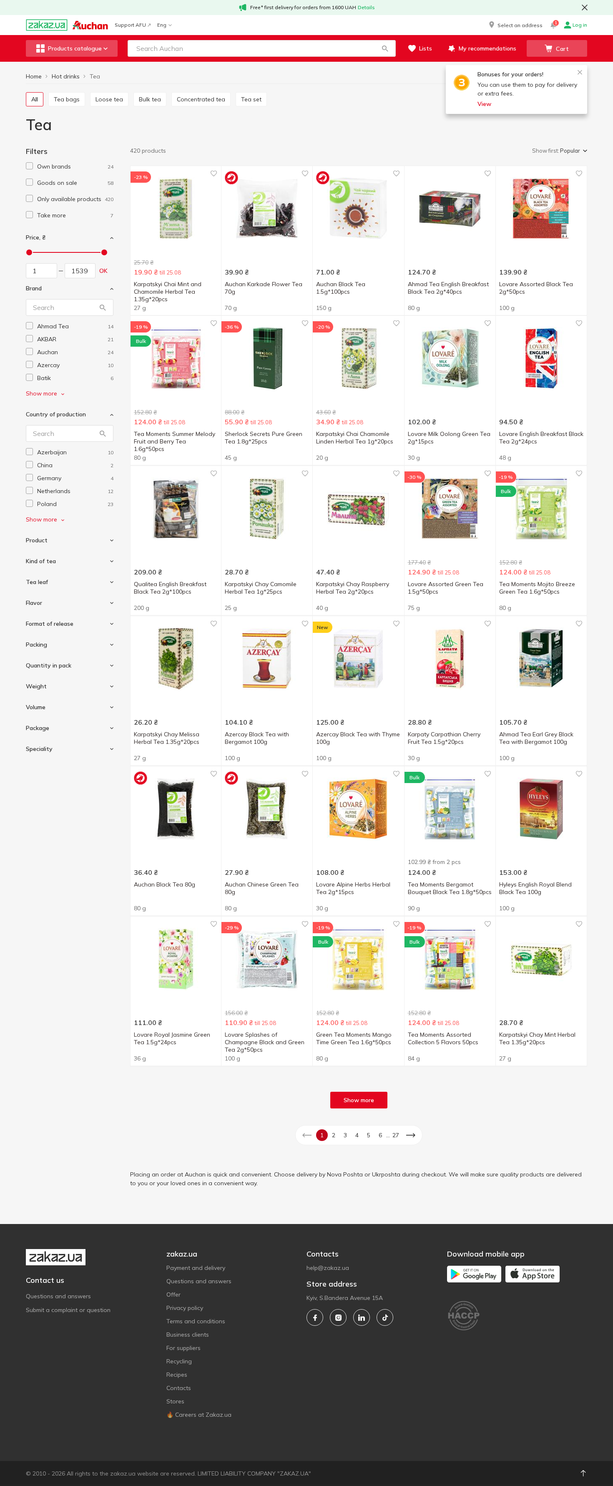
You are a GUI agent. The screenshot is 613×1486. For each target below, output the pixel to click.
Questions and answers (58, 1296)
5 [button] (368, 1135)
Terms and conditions (195, 1321)
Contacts (178, 1388)
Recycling (179, 1361)
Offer (173, 1294)
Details (366, 7)
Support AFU (130, 25)
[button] (515, 25)
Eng (161, 25)
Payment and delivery (195, 1268)
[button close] (584, 7)
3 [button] (345, 1135)
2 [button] (333, 1135)
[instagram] (338, 1317)
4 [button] (357, 1135)
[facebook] (314, 1317)
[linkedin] (361, 1317)
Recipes (176, 1374)
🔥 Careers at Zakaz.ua (198, 1414)
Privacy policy (184, 1308)
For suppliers (183, 1348)
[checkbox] (29, 165)
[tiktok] (385, 1317)
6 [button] (380, 1135)
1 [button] (322, 1135)
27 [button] (395, 1135)
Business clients (187, 1334)
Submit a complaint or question (68, 1310)
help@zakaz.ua (327, 1268)
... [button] (388, 1135)
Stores (175, 1401)
